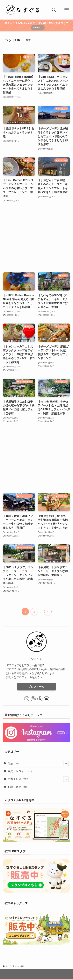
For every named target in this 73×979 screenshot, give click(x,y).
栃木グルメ (18, 779)
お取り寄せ (17, 787)
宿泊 (13, 763)
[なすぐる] (24, 10)
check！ (37, 27)
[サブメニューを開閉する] (66, 763)
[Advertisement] (36, 237)
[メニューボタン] (66, 10)
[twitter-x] (26, 698)
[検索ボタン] (53, 10)
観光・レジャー (20, 771)
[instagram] (33, 698)
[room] (39, 698)
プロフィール (36, 686)
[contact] (46, 698)
